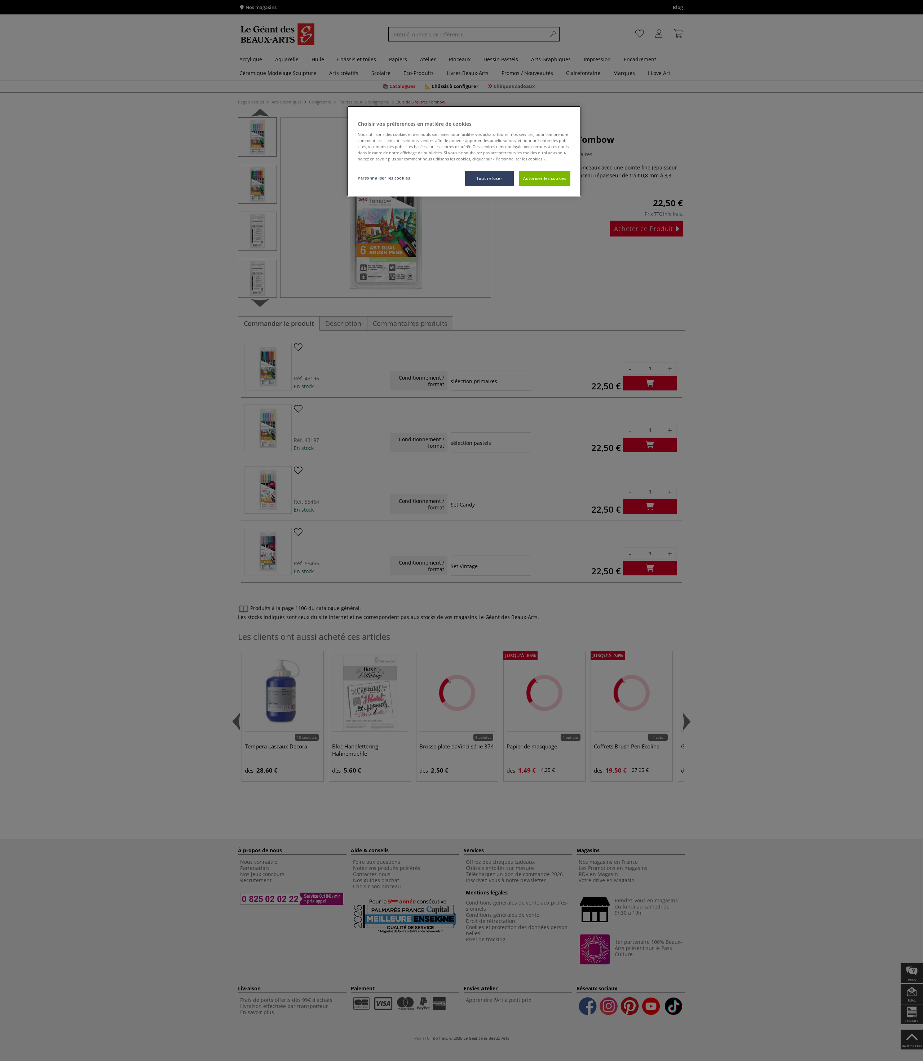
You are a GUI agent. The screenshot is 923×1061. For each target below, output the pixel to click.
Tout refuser (489, 178)
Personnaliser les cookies (384, 178)
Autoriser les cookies (544, 178)
